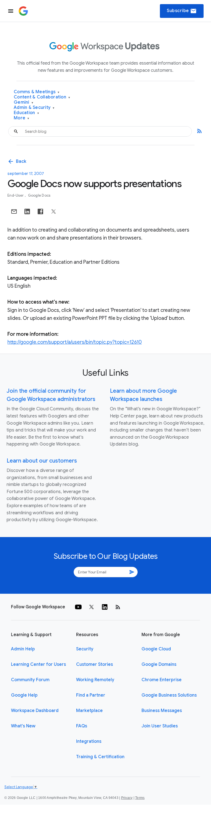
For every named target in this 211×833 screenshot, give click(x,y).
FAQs (81, 726)
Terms (140, 798)
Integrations (88, 741)
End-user (15, 195)
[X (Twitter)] (91, 607)
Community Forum (30, 680)
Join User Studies (159, 726)
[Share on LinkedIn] (27, 211)
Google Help (24, 695)
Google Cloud (156, 649)
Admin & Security (34, 107)
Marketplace (89, 710)
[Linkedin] (104, 607)
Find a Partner (90, 695)
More (21, 118)
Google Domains (158, 664)
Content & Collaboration (42, 97)
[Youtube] (78, 607)
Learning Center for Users (38, 664)
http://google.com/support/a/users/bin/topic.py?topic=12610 (74, 342)
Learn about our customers (42, 460)
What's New (23, 726)
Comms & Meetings (37, 92)
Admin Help (23, 649)
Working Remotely (95, 680)
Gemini (23, 102)
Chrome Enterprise (161, 680)
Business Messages (161, 710)
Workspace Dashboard (35, 710)
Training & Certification (100, 757)
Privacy (127, 798)
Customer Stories (94, 664)
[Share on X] (53, 211)
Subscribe (182, 11)
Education (26, 113)
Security (84, 649)
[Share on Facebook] (40, 211)
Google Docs (39, 195)
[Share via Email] (14, 211)
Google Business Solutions (169, 695)
